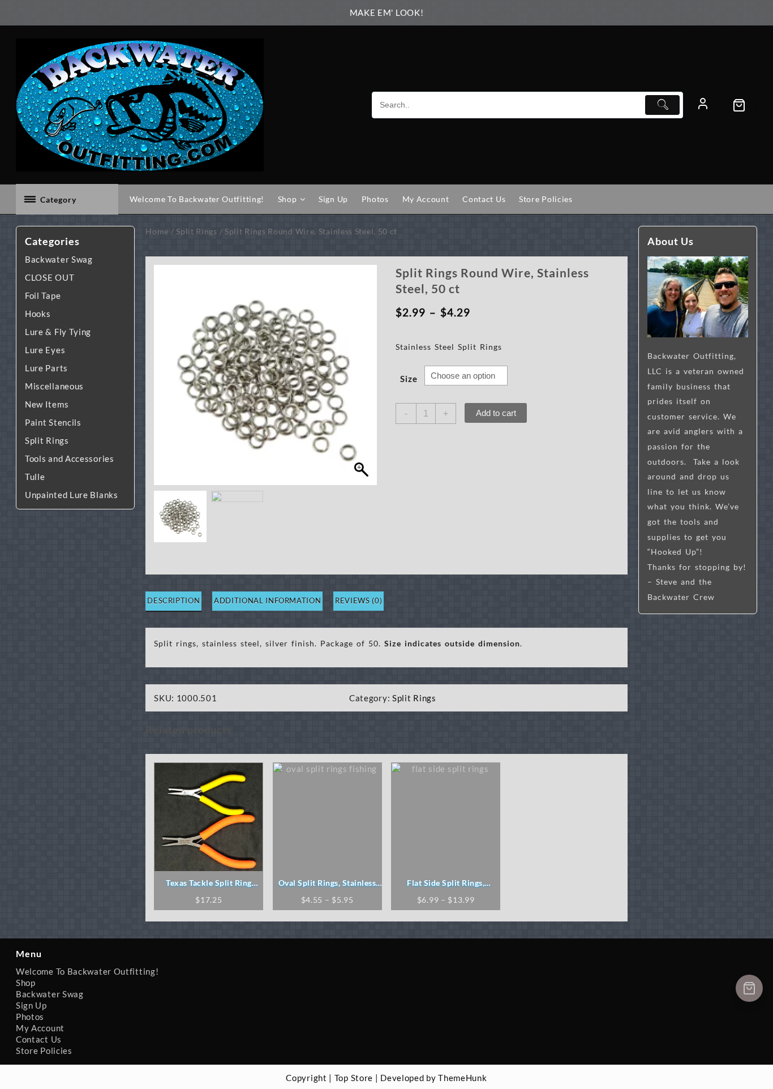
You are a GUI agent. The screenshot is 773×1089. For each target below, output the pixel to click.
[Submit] (662, 105)
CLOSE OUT (49, 277)
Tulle (35, 476)
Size (408, 379)
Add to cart (496, 413)
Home (157, 231)
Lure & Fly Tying (58, 332)
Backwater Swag (59, 259)
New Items (46, 404)
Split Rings (47, 440)
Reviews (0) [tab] (358, 600)
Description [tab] (173, 600)
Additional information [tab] (267, 600)
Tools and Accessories (69, 458)
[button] (363, 381)
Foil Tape (43, 295)
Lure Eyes (45, 350)
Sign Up (31, 1005)
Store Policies (44, 1050)
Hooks (38, 313)
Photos (30, 1016)
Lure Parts (46, 368)
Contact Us (39, 1039)
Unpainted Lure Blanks (71, 495)
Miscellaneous (54, 386)
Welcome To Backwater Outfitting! (87, 971)
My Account (40, 1028)
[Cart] (744, 105)
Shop (26, 982)
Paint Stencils (53, 422)
